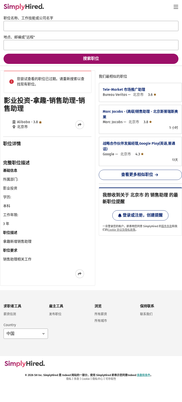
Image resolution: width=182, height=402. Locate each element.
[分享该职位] (79, 124)
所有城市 (101, 321)
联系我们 (146, 314)
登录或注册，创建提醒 (143, 215)
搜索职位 (91, 58)
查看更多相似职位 (137, 174)
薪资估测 (10, 314)
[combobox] (91, 26)
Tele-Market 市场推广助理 (124, 89)
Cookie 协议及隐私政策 (121, 229)
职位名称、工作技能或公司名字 (28, 18)
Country (10, 325)
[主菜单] (175, 7)
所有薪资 (101, 314)
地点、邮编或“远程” (19, 37)
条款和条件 (143, 375)
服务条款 (166, 226)
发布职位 (55, 314)
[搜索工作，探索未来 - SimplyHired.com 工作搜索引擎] (24, 7)
